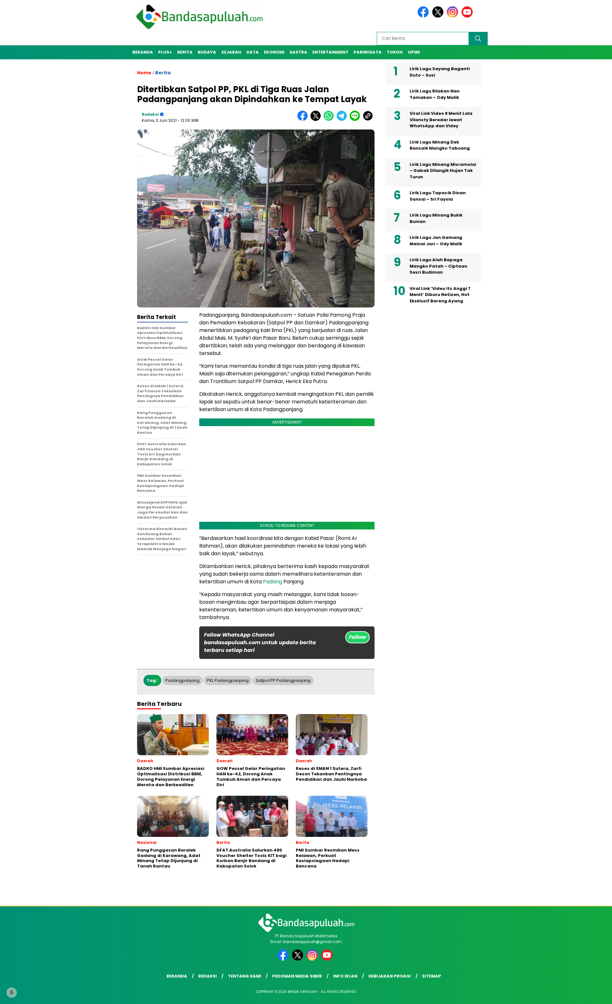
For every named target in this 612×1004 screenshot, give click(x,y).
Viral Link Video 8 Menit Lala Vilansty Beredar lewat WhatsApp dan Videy (441, 119)
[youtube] (468, 16)
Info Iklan (345, 976)
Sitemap (431, 976)
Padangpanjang (182, 680)
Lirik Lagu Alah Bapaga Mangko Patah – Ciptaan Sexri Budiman (438, 266)
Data (252, 52)
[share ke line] (356, 119)
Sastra (298, 52)
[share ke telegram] (343, 119)
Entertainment (330, 52)
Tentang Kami (244, 976)
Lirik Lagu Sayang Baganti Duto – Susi (440, 72)
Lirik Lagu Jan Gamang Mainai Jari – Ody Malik (436, 240)
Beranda (142, 52)
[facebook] (424, 16)
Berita (185, 52)
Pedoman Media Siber (297, 976)
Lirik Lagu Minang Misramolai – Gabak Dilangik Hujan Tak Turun (443, 170)
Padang (272, 581)
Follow (357, 637)
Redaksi (150, 114)
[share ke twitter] (317, 119)
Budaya (207, 52)
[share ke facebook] (303, 119)
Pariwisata (367, 52)
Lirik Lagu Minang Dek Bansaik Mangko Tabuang (440, 145)
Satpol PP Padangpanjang (283, 680)
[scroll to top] (588, 994)
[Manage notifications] (11, 992)
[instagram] (453, 16)
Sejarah (231, 52)
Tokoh (395, 52)
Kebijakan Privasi (389, 976)
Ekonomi (274, 52)
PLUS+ (165, 52)
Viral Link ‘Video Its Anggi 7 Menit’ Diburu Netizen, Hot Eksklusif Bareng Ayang (440, 294)
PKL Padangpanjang (228, 680)
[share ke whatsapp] (330, 119)
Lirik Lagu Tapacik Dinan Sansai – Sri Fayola (438, 196)
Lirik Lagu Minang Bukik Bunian (436, 218)
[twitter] (439, 16)
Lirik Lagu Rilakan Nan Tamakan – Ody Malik (435, 94)
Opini (414, 52)
